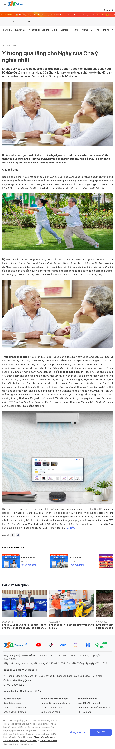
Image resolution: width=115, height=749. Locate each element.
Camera (64, 30)
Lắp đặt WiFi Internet (89, 703)
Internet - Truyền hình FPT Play (94, 707)
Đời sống (95, 30)
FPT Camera (84, 711)
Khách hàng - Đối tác (14, 711)
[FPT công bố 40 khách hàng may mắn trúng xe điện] (71, 603)
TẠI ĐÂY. (70, 527)
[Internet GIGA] (11, 561)
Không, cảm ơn (77, 732)
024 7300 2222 (15, 684)
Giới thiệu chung (12, 703)
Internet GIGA (28, 557)
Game (85, 30)
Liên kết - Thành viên (14, 707)
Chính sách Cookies (44, 737)
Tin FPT (26, 21)
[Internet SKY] (59, 561)
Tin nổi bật (7, 30)
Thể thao (75, 30)
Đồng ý (100, 732)
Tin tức (15, 21)
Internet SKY (76, 557)
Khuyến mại (20, 30)
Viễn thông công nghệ (39, 30)
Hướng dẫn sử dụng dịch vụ (55, 703)
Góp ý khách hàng (50, 711)
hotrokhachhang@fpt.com (21, 680)
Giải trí (55, 30)
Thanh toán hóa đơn (51, 707)
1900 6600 (103, 645)
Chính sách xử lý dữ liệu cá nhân (20, 740)
